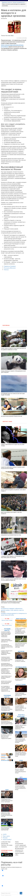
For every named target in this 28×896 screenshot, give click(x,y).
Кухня (21, 760)
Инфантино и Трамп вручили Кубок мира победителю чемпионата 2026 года (6, 814)
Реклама (5, 838)
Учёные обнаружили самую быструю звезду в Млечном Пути (6, 640)
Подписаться (21, 893)
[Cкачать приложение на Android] (7, 855)
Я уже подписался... (6, 895)
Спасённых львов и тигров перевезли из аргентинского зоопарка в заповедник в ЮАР (6, 659)
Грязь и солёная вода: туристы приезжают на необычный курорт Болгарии (20, 740)
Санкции (10, 620)
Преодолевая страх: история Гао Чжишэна (20, 661)
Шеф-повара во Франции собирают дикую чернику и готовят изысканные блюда (20, 754)
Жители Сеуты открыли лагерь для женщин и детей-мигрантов (6, 682)
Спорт (7, 789)
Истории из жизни (21, 667)
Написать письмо (19, 856)
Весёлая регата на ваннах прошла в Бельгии (11, 416)
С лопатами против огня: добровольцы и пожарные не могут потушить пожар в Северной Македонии (6, 671)
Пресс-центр (6, 836)
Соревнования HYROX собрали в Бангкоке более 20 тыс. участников (6, 800)
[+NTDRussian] (1, 781)
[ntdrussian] (1, 783)
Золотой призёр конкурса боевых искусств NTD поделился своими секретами (21, 645)
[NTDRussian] (1, 775)
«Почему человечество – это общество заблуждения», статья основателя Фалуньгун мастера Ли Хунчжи (20, 631)
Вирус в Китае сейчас (7, 625)
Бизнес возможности (18, 2)
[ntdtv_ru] (1, 785)
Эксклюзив (21, 651)
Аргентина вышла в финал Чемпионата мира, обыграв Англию (7, 829)
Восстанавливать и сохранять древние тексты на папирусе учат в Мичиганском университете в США (6, 689)
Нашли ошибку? (7, 839)
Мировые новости (7, 2)
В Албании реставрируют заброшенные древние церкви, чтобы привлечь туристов (12, 609)
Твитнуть (6, 269)
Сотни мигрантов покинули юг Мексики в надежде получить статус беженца (7, 646)
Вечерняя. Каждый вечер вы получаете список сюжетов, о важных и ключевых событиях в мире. (14, 872)
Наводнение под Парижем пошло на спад (11, 535)
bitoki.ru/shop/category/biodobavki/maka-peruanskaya (12, 46)
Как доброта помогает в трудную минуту (20, 679)
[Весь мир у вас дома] (1, 777)
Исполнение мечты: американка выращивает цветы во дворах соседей (7, 664)
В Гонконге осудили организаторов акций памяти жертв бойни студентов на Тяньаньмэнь (6, 634)
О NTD (4, 834)
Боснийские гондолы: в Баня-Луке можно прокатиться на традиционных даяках (6, 736)
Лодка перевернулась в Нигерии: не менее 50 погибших (6, 677)
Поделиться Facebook (10, 266)
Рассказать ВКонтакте (10, 268)
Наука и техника (21, 684)
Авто (21, 777)
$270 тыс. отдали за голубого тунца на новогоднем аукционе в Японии (20, 771)
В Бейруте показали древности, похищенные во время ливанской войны (14, 614)
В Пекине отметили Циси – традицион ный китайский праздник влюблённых (7, 652)
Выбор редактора (21, 618)
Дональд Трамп (5, 620)
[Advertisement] (14, 65)
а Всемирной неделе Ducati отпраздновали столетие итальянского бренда (20, 787)
